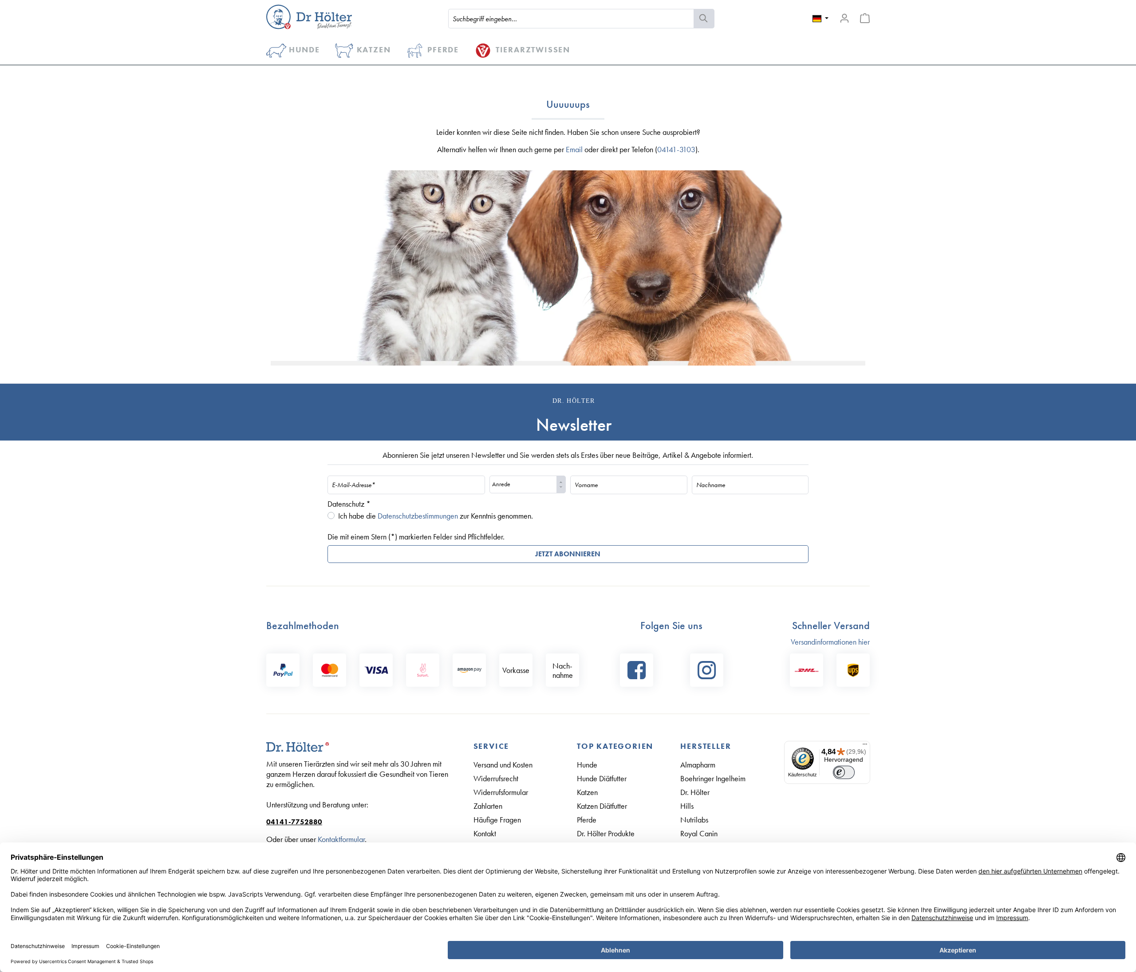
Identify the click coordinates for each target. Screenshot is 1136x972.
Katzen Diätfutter (602, 806)
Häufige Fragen (497, 820)
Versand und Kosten (502, 764)
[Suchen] (704, 18)
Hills (687, 806)
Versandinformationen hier (830, 642)
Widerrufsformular (500, 792)
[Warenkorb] (865, 18)
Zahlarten (487, 806)
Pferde (586, 820)
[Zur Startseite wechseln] (309, 17)
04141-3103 (676, 149)
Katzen (587, 792)
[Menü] (865, 746)
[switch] (844, 772)
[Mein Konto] (844, 18)
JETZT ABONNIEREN (567, 554)
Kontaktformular (341, 839)
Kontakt (484, 833)
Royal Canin (699, 833)
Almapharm (697, 764)
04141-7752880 (294, 821)
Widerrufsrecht (495, 778)
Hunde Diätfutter (602, 778)
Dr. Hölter (695, 792)
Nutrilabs (694, 820)
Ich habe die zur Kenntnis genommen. (435, 516)
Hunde (587, 764)
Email (574, 149)
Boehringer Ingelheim (713, 778)
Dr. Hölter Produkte (606, 833)
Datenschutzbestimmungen (418, 516)
